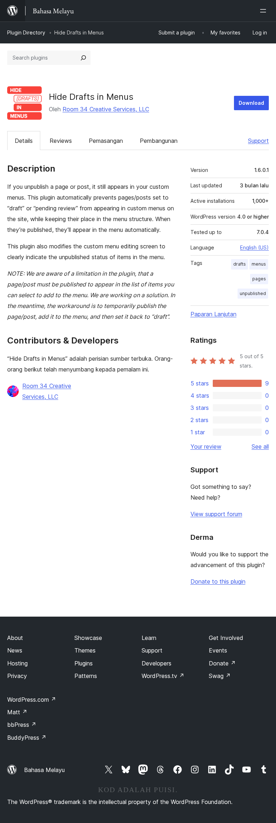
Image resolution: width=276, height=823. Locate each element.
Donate (222, 663)
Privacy (17, 675)
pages (259, 278)
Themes (85, 650)
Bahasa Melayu (44, 769)
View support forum (216, 514)
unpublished (253, 293)
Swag (220, 675)
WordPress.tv (163, 675)
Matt (17, 712)
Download (251, 103)
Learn (149, 637)
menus (259, 264)
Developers (156, 663)
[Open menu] (264, 11)
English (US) (254, 247)
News (14, 650)
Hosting (17, 663)
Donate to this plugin (217, 581)
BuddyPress (26, 737)
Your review (205, 446)
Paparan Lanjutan (213, 314)
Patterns (85, 675)
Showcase (88, 637)
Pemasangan (106, 140)
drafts (239, 264)
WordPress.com (31, 699)
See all (260, 446)
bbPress (21, 724)
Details (24, 140)
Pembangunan (159, 140)
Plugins (83, 663)
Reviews (61, 140)
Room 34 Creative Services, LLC (106, 109)
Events (218, 650)
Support (258, 140)
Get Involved (226, 637)
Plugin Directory (26, 32)
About (15, 637)
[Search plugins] (83, 58)
